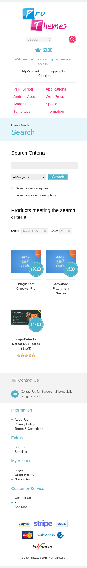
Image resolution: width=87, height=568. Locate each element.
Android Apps (24, 97)
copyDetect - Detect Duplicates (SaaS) (26, 343)
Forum (19, 502)
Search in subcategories (32, 188)
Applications (56, 89)
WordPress (55, 97)
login (52, 59)
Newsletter (22, 479)
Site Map (21, 507)
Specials (21, 451)
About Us (21, 419)
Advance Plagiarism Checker (61, 288)
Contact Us (23, 498)
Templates (21, 111)
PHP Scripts (23, 89)
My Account (30, 71)
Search (25, 125)
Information (55, 111)
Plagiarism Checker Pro (26, 286)
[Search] (72, 39)
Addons (19, 104)
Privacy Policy (25, 424)
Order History (24, 475)
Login (19, 470)
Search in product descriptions (36, 195)
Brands (20, 447)
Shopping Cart (57, 71)
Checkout (45, 75)
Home (14, 125)
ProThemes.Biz (56, 557)
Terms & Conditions (29, 428)
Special (52, 104)
